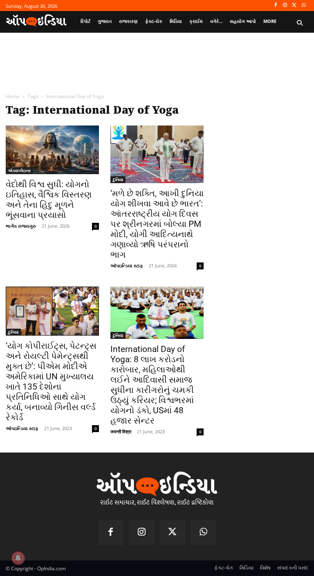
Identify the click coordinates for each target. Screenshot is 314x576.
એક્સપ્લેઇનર (19, 170)
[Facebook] (275, 5)
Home (13, 96)
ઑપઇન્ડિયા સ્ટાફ (126, 265)
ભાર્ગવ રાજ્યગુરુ (21, 226)
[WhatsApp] (303, 5)
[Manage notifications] (18, 558)
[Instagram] (285, 5)
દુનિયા (118, 179)
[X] (294, 5)
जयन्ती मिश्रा (120, 431)
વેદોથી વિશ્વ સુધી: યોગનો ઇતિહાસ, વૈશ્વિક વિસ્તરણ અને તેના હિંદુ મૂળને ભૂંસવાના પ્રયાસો (49, 199)
